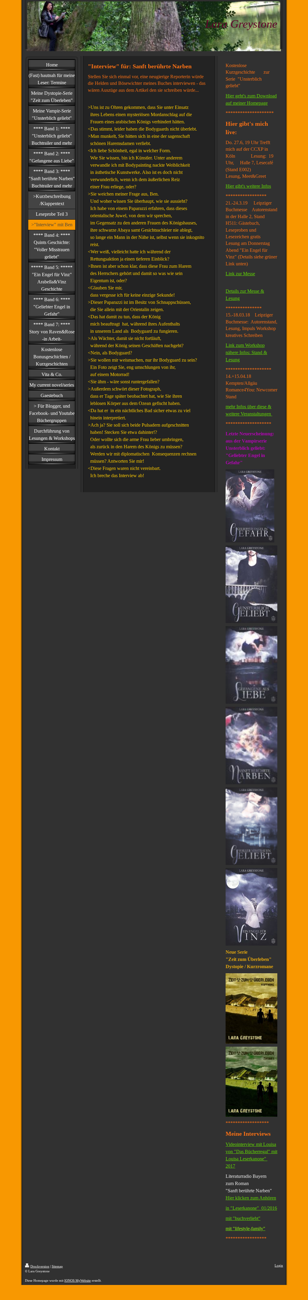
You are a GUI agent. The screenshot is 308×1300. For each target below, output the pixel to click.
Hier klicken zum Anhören (251, 1197)
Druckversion (39, 1266)
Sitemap (57, 1266)
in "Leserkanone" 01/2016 (251, 1208)
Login (279, 1265)
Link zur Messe (240, 273)
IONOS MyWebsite (77, 1280)
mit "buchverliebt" (243, 1218)
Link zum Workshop (245, 345)
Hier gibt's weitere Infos (248, 186)
